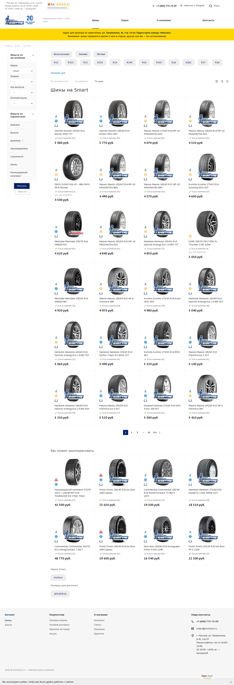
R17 (203, 62)
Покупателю (56, 614)
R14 (115, 62)
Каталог (10, 614)
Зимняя (83, 54)
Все (155, 432)
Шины (8, 620)
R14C (130, 62)
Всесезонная (61, 54)
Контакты (99, 620)
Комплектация (18, 97)
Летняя (101, 54)
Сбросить (22, 191)
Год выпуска (17, 87)
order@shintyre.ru (206, 628)
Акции (53, 633)
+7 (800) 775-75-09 (166, 5)
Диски (8, 624)
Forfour (58, 577)
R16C (188, 62)
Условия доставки (59, 624)
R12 (56, 62)
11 (149, 432)
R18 (217, 62)
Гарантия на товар (59, 629)
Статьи (97, 624)
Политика (99, 629)
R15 (144, 62)
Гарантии (99, 633)
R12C (71, 62)
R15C (159, 62)
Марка (14, 65)
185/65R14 (60, 593)
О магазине (101, 614)
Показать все (58, 73)
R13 (85, 62)
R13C (100, 62)
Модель (14, 76)
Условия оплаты (58, 620)
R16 (174, 62)
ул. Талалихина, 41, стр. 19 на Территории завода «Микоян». (136, 32)
